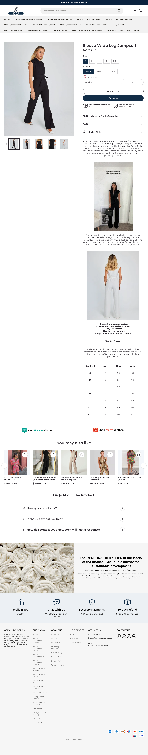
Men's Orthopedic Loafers (97, 25)
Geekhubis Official (76, 739)
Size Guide (74, 638)
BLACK (88, 71)
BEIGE (112, 71)
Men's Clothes (133, 30)
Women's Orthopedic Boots (89, 19)
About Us (55, 634)
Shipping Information (56, 648)
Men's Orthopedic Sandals (44, 25)
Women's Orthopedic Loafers (119, 19)
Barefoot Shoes (60, 30)
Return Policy (56, 653)
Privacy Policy (56, 661)
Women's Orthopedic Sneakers (28, 19)
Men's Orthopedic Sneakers (16, 25)
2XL (115, 61)
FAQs (72, 634)
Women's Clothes (115, 30)
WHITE (100, 71)
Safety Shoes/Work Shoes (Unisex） (87, 30)
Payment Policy (57, 657)
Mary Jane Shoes (120, 25)
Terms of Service (57, 665)
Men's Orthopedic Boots (70, 25)
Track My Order (76, 643)
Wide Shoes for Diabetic (38, 30)
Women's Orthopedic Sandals (59, 19)
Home (7, 19)
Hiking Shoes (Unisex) (13, 30)
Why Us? (54, 638)
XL (106, 61)
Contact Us (55, 643)
